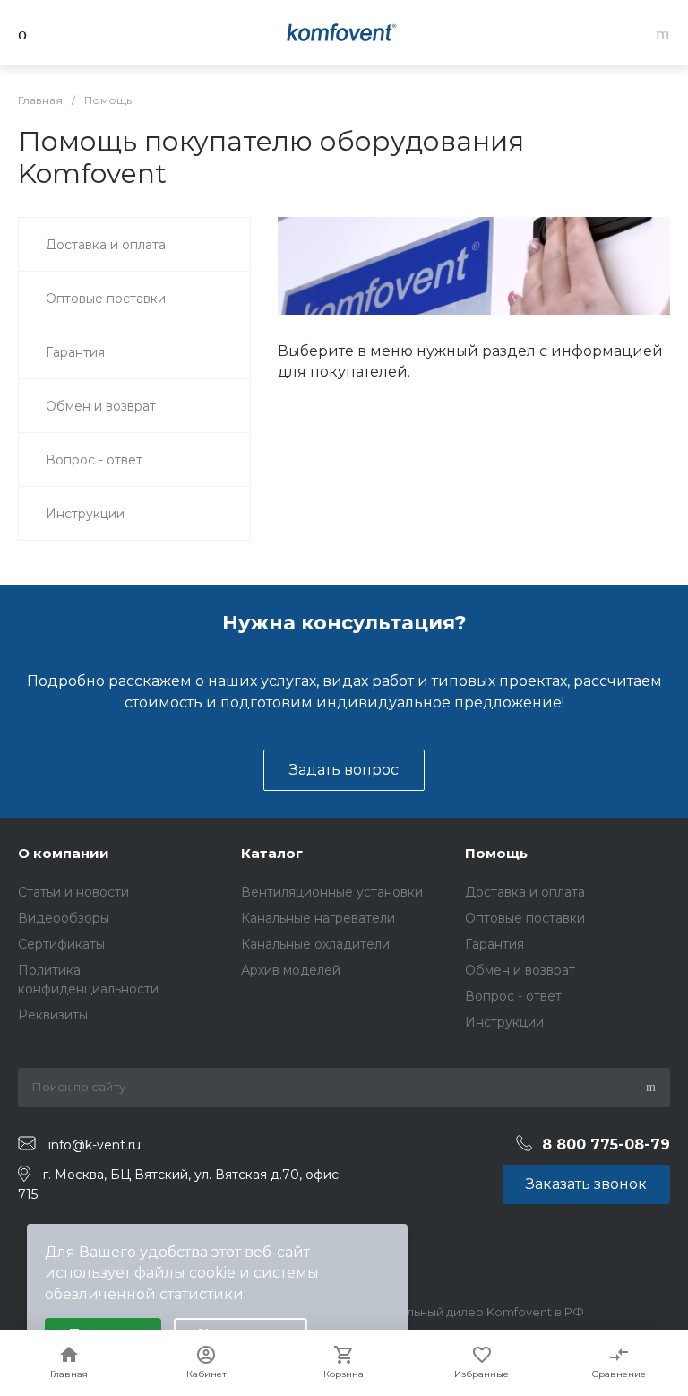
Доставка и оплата (525, 892)
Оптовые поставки (525, 918)
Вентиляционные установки (332, 892)
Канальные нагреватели (318, 918)
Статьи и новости (73, 892)
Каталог (272, 853)
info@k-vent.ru (94, 1144)
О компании (63, 853)
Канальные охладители (315, 944)
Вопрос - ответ (513, 996)
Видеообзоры (63, 918)
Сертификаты (61, 944)
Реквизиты (53, 1015)
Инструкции (504, 1022)
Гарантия (494, 944)
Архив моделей (290, 970)
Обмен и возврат (520, 970)
